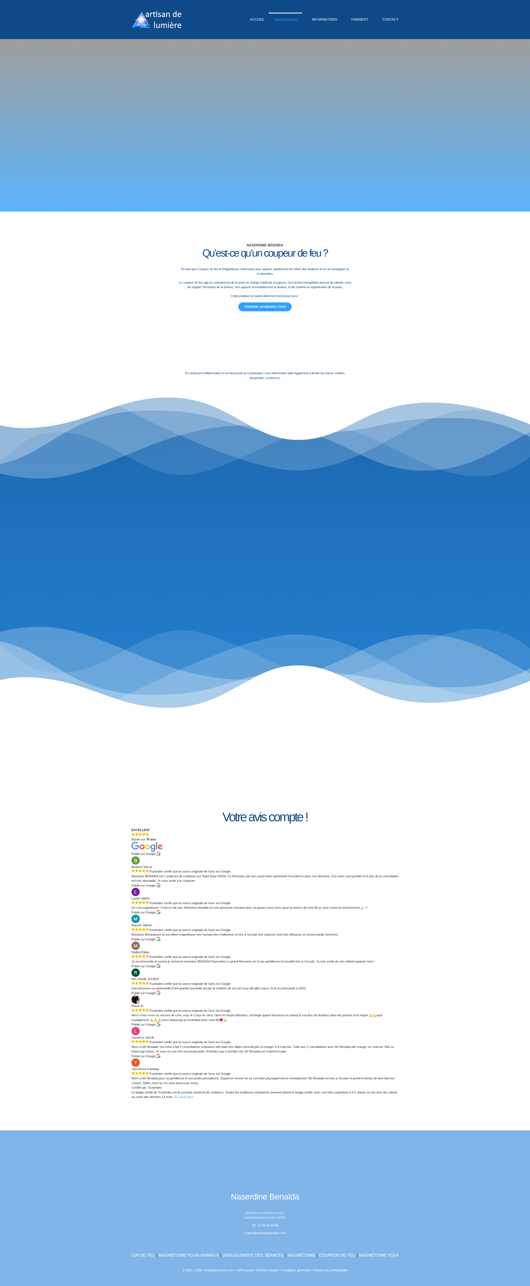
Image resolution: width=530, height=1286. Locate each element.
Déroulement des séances (207, 1255)
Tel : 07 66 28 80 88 (265, 1225)
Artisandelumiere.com (219, 1270)
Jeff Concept (245, 1270)
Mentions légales (267, 1270)
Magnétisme (256, 1255)
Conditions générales (296, 1270)
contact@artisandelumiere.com (265, 1233)
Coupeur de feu (291, 1255)
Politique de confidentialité (330, 1270)
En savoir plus (183, 1097)
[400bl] (265, 1150)
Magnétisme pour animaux (143, 1255)
